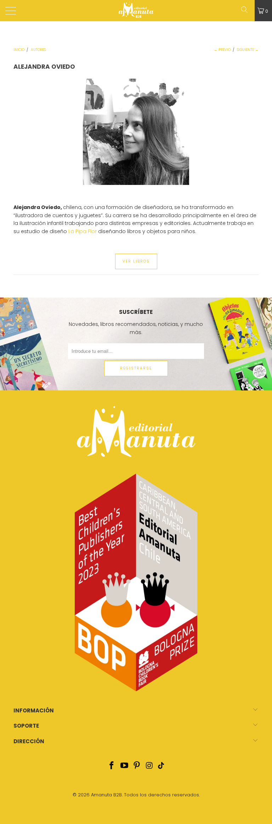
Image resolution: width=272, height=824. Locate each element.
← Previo (222, 49)
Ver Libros (136, 261)
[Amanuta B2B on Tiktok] (161, 766)
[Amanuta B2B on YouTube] (124, 766)
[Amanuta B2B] (136, 10)
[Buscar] (246, 10)
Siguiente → (248, 49)
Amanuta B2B (106, 794)
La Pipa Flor (82, 231)
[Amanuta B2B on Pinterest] (137, 766)
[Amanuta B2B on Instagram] (149, 766)
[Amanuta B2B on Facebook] (112, 766)
